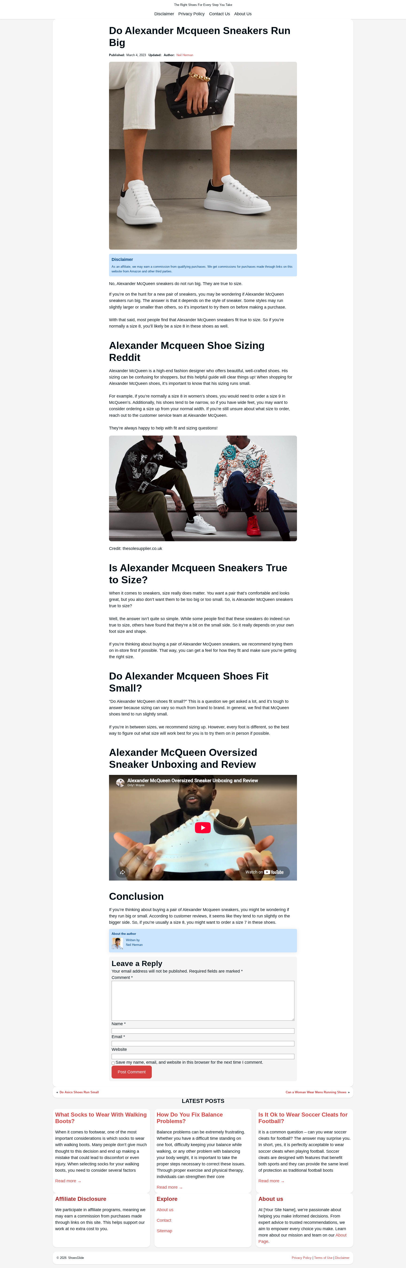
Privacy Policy (302, 1258)
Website (119, 1049)
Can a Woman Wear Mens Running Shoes (316, 1092)
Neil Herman (184, 55)
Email (118, 1036)
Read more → (68, 1181)
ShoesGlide (76, 1258)
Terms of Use (323, 1258)
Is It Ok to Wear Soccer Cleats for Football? (302, 1118)
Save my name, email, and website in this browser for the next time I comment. (189, 1062)
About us (165, 1209)
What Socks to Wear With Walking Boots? (101, 1118)
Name (119, 1023)
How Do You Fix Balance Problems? (190, 1118)
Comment (122, 977)
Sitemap (164, 1231)
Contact (164, 1220)
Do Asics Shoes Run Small (79, 1092)
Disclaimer (342, 1258)
